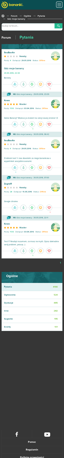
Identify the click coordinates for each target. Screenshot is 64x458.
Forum (14, 16)
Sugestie (31, 319)
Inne (31, 311)
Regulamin (32, 449)
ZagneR (8, 184)
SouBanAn (9, 52)
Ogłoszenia (31, 295)
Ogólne (27, 16)
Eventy (31, 327)
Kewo (7, 100)
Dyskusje (31, 303)
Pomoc (32, 442)
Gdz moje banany (16, 19)
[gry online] (12, 5)
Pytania (41, 16)
